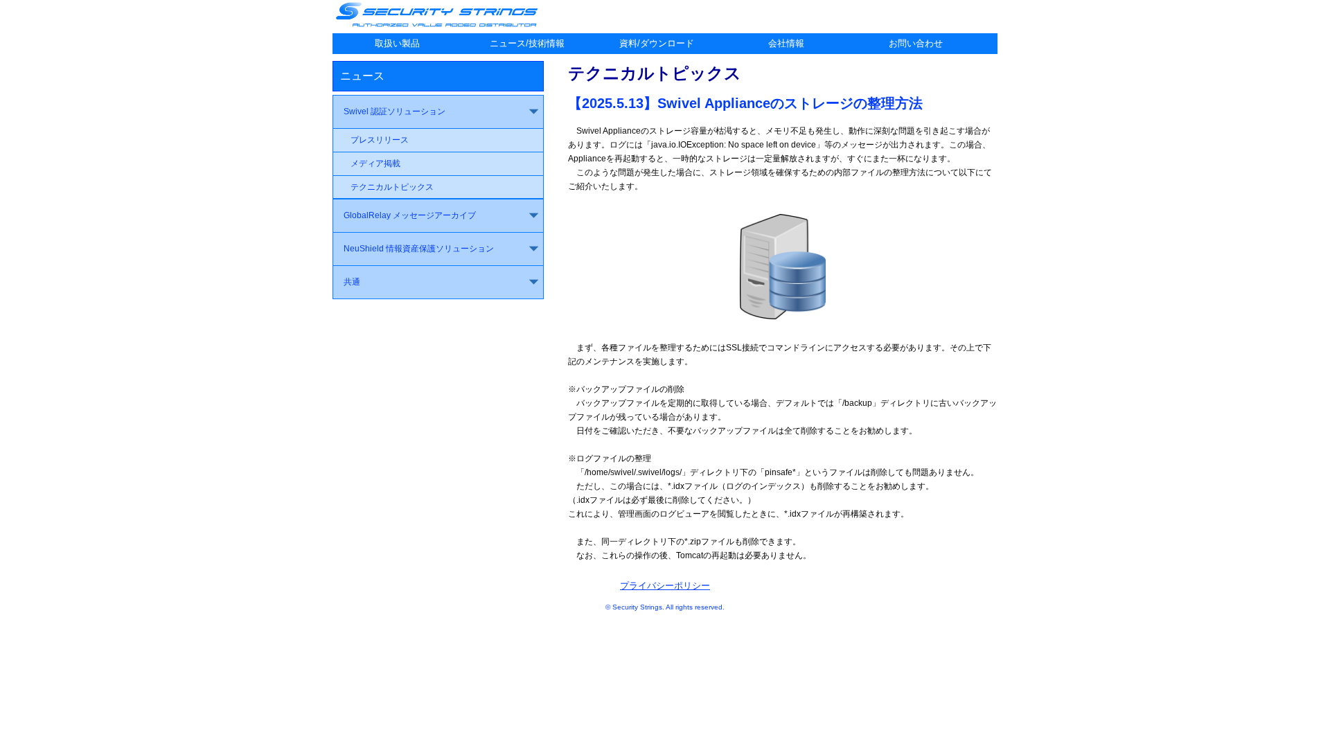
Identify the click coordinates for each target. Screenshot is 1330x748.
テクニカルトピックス (392, 187)
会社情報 (786, 43)
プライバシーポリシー (665, 585)
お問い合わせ (916, 43)
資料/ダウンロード (656, 43)
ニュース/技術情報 (527, 43)
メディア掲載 (375, 163)
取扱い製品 (397, 43)
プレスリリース (380, 140)
